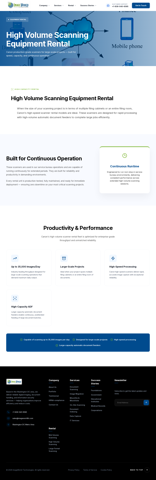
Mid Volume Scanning (54, 436)
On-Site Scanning (77, 405)
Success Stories (87, 5)
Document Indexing (74, 410)
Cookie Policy (106, 470)
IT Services (74, 420)
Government (96, 395)
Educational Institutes (96, 400)
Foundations (96, 390)
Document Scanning (74, 388)
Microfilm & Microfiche (74, 399)
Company (43, 5)
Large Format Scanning (54, 449)
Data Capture (75, 416)
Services (57, 5)
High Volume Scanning (54, 443)
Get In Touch (140, 5)
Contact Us (53, 405)
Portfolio (52, 391)
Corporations (96, 410)
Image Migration (77, 394)
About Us (52, 387)
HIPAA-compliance (56, 400)
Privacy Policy (73, 470)
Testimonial (54, 396)
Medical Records (98, 406)
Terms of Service (90, 470)
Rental (71, 5)
